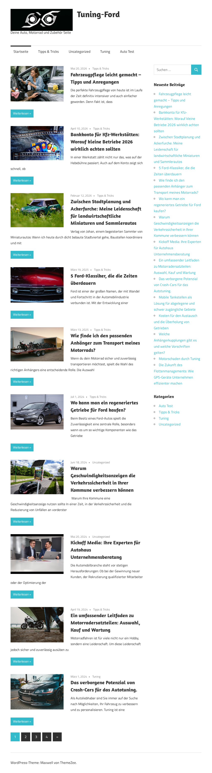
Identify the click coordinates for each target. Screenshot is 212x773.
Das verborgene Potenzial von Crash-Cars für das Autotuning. (176, 285)
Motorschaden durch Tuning (179, 358)
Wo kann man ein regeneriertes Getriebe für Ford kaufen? (177, 205)
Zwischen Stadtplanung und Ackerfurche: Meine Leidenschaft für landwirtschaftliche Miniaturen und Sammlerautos (177, 149)
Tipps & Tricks (48, 51)
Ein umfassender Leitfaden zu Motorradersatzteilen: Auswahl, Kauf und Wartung (105, 622)
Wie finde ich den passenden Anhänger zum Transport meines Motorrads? (105, 342)
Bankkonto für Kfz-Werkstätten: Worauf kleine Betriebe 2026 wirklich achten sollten (105, 141)
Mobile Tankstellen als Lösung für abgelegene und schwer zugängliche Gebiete (175, 303)
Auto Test (127, 51)
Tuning (105, 51)
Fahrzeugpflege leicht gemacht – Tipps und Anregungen (172, 100)
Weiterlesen (21, 113)
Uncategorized (79, 51)
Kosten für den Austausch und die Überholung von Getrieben (175, 322)
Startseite (20, 51)
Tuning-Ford (98, 14)
